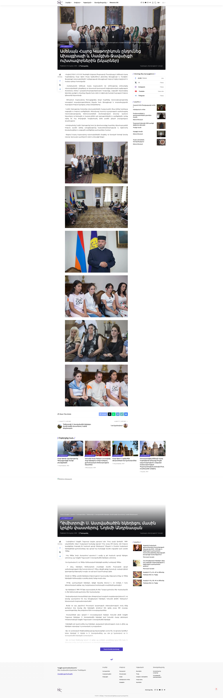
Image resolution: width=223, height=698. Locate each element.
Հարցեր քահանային (65, 674)
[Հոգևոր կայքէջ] (60, 2)
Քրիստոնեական (138, 119)
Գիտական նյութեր (148, 557)
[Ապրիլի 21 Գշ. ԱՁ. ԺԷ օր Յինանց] (137, 583)
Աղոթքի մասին (138, 131)
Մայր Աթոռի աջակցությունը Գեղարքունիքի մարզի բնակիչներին (67, 460)
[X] (143, 2)
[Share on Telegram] (60, 89)
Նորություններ (66, 46)
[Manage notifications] (216, 689)
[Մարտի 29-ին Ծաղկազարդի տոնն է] (161, 107)
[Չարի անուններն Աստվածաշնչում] (161, 142)
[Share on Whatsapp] (114, 414)
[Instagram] (148, 2)
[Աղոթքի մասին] (161, 134)
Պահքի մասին (137, 127)
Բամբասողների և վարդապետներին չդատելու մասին (142, 115)
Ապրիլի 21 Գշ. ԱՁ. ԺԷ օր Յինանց (153, 580)
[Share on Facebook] (60, 81)
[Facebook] (141, 2)
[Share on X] (60, 85)
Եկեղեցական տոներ (139, 109)
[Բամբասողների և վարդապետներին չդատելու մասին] (161, 116)
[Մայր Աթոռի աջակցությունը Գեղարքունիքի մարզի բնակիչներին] (70, 448)
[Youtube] (149, 91)
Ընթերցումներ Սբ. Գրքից (150, 574)
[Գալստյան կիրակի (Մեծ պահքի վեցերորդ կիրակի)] (161, 125)
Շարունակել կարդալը (111, 649)
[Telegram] (150, 2)
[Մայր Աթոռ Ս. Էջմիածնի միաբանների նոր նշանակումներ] (125, 448)
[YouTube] (145, 2)
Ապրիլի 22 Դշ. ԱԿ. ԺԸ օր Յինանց (153, 572)
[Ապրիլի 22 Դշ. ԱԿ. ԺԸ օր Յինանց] (137, 574)
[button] (155, 2)
